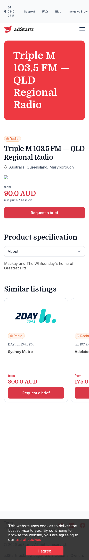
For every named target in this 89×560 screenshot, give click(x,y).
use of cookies (28, 539)
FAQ (45, 11)
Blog (58, 11)
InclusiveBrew (78, 11)
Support (29, 11)
